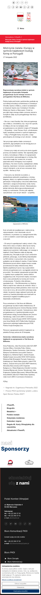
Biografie (11, 408)
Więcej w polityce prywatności (12, 580)
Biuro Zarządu (13, 559)
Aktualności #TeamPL (16, 430)
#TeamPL (18, 37)
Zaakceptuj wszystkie (20, 591)
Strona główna (9, 37)
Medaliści (11, 412)
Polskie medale (13, 415)
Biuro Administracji (15, 562)
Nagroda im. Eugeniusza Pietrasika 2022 (22, 388)
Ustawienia (20, 587)
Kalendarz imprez (14, 421)
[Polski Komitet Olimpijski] (23, 17)
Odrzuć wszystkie (20, 583)
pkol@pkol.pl (14, 518)
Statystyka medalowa (15, 418)
